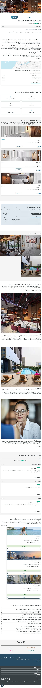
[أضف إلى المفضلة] (2, 5)
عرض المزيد (38, 340)
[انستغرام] (7, 676)
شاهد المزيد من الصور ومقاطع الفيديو (33, 11)
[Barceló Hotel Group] (36, 1)
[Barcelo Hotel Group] (38, 676)
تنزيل (38, 672)
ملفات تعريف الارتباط (21, 678)
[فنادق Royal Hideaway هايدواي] (30, 645)
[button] (39, 1)
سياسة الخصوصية (28, 678)
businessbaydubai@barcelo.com (34, 73)
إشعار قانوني (34, 678)
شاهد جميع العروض (4, 522)
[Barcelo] (10, 645)
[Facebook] (9, 676)
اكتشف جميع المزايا (35, 213)
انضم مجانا (32, 216)
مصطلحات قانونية (14, 678)
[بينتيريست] (2, 676)
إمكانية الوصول (7, 678)
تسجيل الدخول (37, 216)
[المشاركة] (41, 4)
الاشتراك (37, 657)
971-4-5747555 (37, 72)
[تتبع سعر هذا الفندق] (2, 26)
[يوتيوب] (4, 676)
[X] (5, 676)
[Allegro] (11, 648)
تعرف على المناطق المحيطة (35, 82)
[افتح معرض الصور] (39, 127)
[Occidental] (31, 648)
